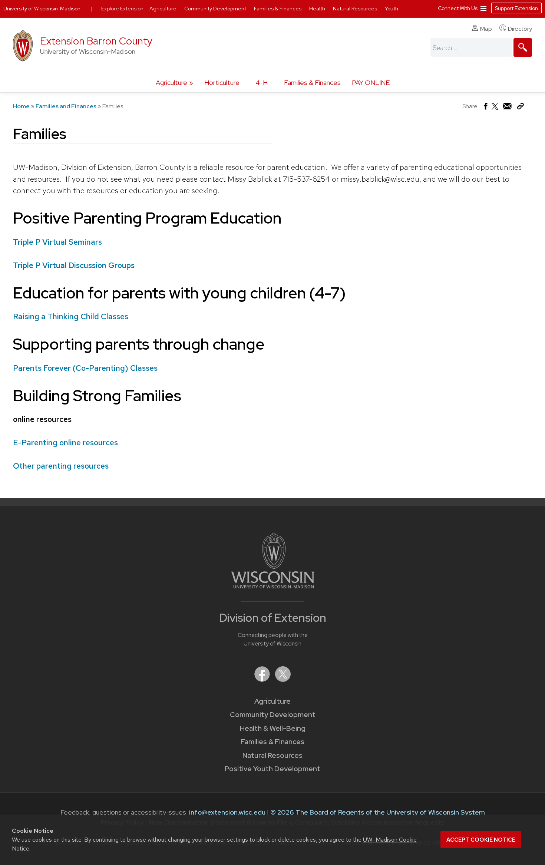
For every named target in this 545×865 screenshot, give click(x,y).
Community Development (273, 714)
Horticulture (222, 82)
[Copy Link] (520, 108)
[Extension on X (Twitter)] (283, 679)
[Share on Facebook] (485, 108)
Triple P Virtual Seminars (57, 242)
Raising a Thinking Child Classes (70, 316)
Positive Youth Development (272, 768)
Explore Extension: (123, 8)
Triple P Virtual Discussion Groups (74, 265)
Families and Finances (66, 106)
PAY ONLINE (371, 82)
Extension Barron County (96, 40)
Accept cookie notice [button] (480, 839)
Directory (520, 29)
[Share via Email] (507, 108)
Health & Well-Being (272, 728)
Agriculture (171, 82)
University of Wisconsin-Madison (41, 8)
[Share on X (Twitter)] (495, 109)
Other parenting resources (61, 466)
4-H (261, 82)
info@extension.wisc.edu (227, 812)
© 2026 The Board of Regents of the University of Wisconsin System (377, 812)
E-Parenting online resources (65, 443)
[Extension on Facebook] (262, 679)
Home (21, 106)
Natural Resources (272, 755)
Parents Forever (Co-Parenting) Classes (85, 368)
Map (486, 29)
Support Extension (516, 8)
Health (317, 8)
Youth (391, 8)
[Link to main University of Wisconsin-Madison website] (272, 586)
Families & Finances (312, 82)
